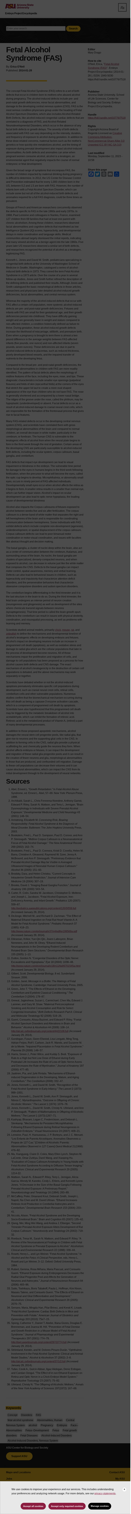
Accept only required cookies (67, 1506)
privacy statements (105, 1493)
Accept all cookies (33, 1506)
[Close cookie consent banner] (124, 1489)
